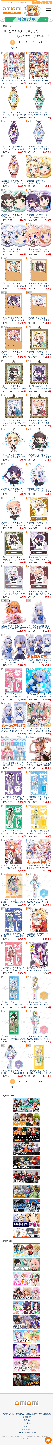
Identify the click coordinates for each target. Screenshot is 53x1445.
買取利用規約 (27, 1429)
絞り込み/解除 (24, 36)
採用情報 (27, 1420)
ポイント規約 (27, 1426)
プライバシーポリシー (27, 1433)
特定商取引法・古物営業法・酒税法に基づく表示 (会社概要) (27, 1414)
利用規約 (27, 1423)
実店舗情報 (27, 1417)
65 (40, 42)
